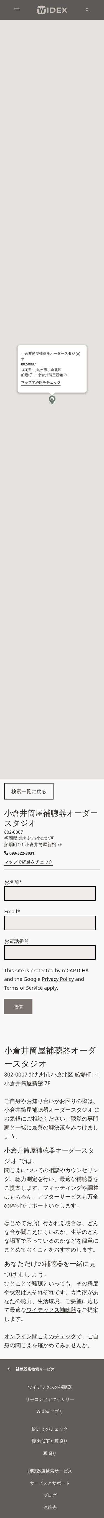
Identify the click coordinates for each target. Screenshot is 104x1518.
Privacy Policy (58, 979)
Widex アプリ (50, 1411)
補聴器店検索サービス (50, 1471)
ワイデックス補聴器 (51, 1310)
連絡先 (50, 1507)
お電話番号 (16, 941)
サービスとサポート (50, 1483)
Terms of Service (23, 987)
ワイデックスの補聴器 (50, 1387)
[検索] (87, 9)
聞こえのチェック (50, 1429)
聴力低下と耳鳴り (50, 1441)
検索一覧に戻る (28, 791)
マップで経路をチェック (28, 862)
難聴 (37, 1283)
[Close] (78, 353)
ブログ (50, 1495)
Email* (12, 911)
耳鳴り (50, 1453)
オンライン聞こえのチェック (40, 1336)
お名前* (13, 882)
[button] (52, 400)
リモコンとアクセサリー (50, 1399)
